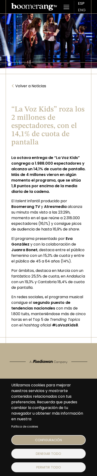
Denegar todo (48, 453)
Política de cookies (24, 426)
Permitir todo (48, 467)
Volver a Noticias (28, 86)
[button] (66, 7)
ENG (82, 10)
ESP (81, 3)
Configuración (48, 440)
